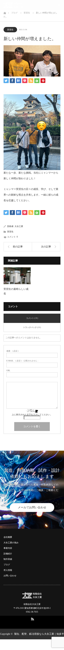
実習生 (10, 29)
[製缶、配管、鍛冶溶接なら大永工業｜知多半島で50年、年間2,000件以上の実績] (13, 5)
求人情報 (8, 570)
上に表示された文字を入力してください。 (32, 414)
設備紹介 (8, 553)
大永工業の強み (11, 542)
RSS (32, 618)
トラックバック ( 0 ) (32, 327)
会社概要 (8, 537)
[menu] (59, 5)
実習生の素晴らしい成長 (16, 291)
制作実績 (8, 559)
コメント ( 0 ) (32, 318)
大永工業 (19, 226)
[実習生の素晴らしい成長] (17, 275)
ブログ (7, 564)
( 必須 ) (12, 351)
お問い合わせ (10, 575)
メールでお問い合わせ (32, 507)
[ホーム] (5, 12)
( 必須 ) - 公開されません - (22, 361)
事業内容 (8, 548)
